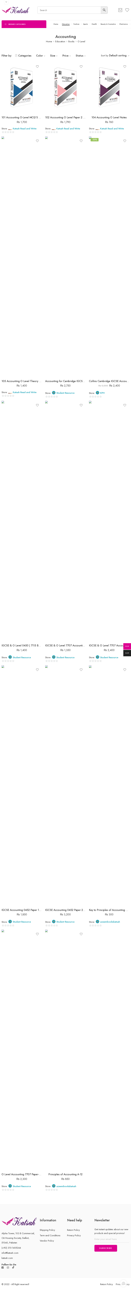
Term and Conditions (50, 1235)
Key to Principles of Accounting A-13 (109, 910)
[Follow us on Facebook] (3, 1267)
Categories (24, 55)
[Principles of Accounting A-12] (65, 1050)
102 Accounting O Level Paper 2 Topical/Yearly (65, 117)
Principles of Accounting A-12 (65, 1174)
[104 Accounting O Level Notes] (109, 87)
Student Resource (65, 393)
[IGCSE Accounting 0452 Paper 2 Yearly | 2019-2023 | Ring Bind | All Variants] (65, 785)
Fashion (76, 24)
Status (79, 55)
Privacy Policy (74, 1235)
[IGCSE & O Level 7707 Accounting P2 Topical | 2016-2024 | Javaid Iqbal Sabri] (109, 521)
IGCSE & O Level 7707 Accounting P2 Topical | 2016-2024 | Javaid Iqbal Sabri (109, 645)
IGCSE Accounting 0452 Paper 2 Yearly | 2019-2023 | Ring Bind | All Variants (65, 910)
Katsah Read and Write (24, 128)
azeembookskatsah (110, 921)
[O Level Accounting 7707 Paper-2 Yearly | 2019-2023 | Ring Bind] (22, 1050)
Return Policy (73, 1230)
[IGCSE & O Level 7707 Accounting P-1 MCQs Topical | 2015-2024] (65, 521)
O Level (81, 41)
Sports (85, 24)
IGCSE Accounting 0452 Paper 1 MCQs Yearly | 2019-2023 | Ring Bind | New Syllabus (22, 910)
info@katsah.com (10, 1252)
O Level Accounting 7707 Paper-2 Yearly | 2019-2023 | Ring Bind (22, 1174)
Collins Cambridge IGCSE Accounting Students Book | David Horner (109, 381)
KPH (102, 393)
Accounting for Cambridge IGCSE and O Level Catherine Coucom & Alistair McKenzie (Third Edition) (65, 381)
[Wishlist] (37, 66)
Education (66, 24)
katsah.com (7, 1258)
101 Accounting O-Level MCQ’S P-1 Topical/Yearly (22, 117)
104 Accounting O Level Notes (109, 117)
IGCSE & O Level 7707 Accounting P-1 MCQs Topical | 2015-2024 (65, 645)
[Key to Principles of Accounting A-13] (109, 785)
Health (94, 24)
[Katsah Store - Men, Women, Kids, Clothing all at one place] (15, 10)
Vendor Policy (47, 1240)
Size (52, 55)
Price (65, 55)
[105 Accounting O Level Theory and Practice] (22, 256)
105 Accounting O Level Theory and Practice (22, 381)
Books (71, 41)
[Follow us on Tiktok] (13, 1267)
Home (56, 24)
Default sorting (118, 55)
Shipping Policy (47, 1230)
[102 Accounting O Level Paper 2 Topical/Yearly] (65, 87)
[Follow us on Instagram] (8, 1267)
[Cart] (120, 10)
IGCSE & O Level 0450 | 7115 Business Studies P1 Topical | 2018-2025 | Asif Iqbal (22, 645)
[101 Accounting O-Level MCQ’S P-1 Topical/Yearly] (22, 87)
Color (39, 55)
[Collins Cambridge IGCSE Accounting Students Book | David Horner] (109, 256)
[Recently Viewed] (123, 1283)
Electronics (123, 24)
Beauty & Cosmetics (108, 24)
